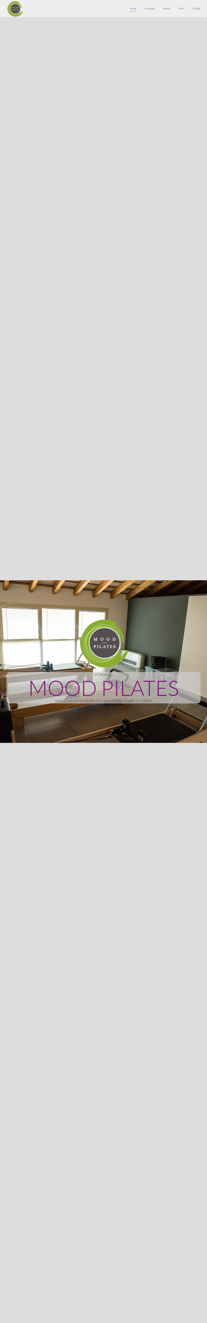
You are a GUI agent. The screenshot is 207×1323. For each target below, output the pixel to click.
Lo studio (150, 8)
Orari (181, 8)
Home (133, 8)
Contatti (196, 8)
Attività (166, 8)
